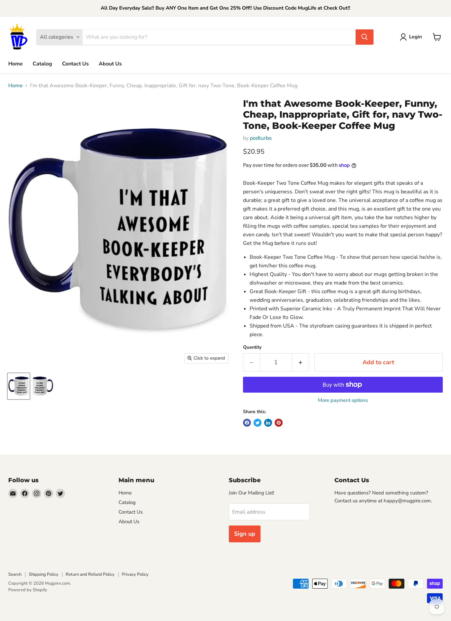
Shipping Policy (43, 574)
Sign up (244, 534)
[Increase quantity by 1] (300, 362)
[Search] (364, 37)
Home (15, 63)
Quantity (252, 347)
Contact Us (75, 63)
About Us (110, 63)
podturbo (261, 138)
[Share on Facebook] (247, 423)
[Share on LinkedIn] (268, 423)
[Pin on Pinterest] (279, 423)
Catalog (42, 63)
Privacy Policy (135, 574)
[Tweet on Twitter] (257, 423)
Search (14, 574)
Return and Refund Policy (90, 574)
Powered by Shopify (27, 590)
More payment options (343, 400)
